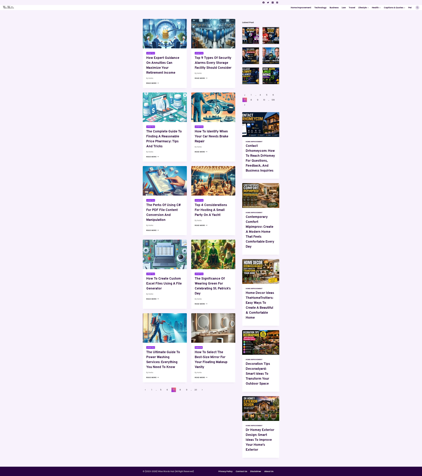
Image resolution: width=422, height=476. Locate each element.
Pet (410, 7)
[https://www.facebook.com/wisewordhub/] (264, 3)
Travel (352, 7)
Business (334, 7)
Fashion (198, 347)
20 (196, 389)
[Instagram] (273, 3)
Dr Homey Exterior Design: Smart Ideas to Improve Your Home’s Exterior (260, 440)
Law (344, 7)
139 (273, 99)
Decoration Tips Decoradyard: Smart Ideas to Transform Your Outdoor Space (258, 374)
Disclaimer (255, 471)
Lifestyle (151, 53)
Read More (152, 83)
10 (264, 99)
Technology (320, 7)
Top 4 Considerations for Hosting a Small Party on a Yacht (211, 210)
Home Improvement (301, 7)
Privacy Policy (225, 471)
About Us (268, 471)
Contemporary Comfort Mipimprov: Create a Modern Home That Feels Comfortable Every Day (260, 232)
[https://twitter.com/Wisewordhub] (268, 3)
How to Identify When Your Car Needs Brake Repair (211, 137)
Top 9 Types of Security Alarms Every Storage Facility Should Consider (213, 63)
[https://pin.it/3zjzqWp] (277, 3)
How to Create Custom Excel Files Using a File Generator (164, 284)
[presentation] (165, 33)
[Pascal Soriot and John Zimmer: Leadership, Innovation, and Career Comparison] (250, 35)
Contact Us (241, 471)
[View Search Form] (417, 8)
